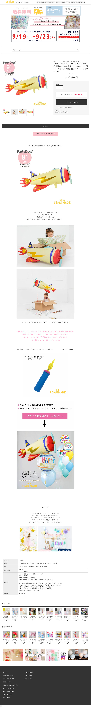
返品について (58, 110)
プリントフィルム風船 (74, 61)
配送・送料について (8, 678)
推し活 (42, 2)
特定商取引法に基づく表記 (61, 112)
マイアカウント (29, 672)
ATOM (8, 698)
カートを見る (28, 675)
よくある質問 (74, 2)
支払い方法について (8, 675)
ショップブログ (7, 694)
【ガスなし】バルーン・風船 (63, 61)
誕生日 (38, 2)
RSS (4, 698)
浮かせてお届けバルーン (50, 2)
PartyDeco (21, 560)
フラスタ (68, 2)
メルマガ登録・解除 (8, 691)
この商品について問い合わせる (64, 107)
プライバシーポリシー (9, 688)
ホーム (54, 61)
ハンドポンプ (28, 349)
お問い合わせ (28, 678)
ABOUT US (80, 2)
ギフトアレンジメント (60, 2)
